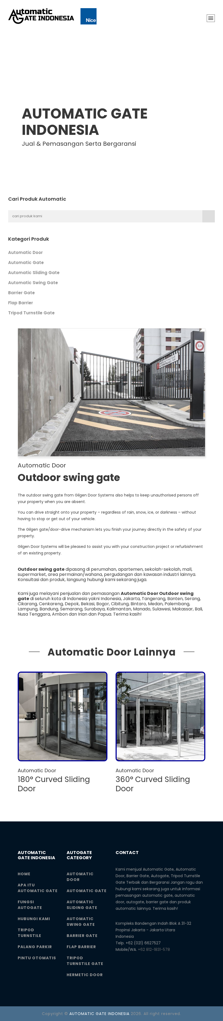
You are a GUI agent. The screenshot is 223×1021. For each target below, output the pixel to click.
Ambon (60, 614)
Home (24, 874)
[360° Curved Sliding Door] (160, 716)
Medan (155, 604)
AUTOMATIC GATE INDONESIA (99, 1013)
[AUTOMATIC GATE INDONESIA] (52, 16)
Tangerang (153, 598)
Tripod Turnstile (29, 932)
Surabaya (94, 609)
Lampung (28, 609)
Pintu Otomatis (37, 958)
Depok (72, 604)
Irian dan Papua (94, 614)
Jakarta (131, 598)
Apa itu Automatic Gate (38, 887)
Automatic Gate (26, 262)
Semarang (71, 609)
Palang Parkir (35, 946)
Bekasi (87, 604)
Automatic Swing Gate (33, 282)
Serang (192, 598)
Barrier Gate (21, 293)
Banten (175, 598)
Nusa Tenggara (34, 614)
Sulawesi (161, 609)
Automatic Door (25, 252)
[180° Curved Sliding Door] (62, 716)
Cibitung (120, 604)
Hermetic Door (85, 974)
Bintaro (138, 604)
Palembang (177, 604)
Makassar (182, 609)
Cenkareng (51, 604)
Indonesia (111, 598)
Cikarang (27, 604)
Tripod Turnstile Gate (31, 313)
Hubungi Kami (34, 918)
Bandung (48, 609)
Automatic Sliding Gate (34, 272)
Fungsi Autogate (30, 904)
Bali (198, 609)
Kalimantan (119, 609)
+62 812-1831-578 (154, 949)
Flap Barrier (20, 303)
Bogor (102, 604)
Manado (141, 609)
